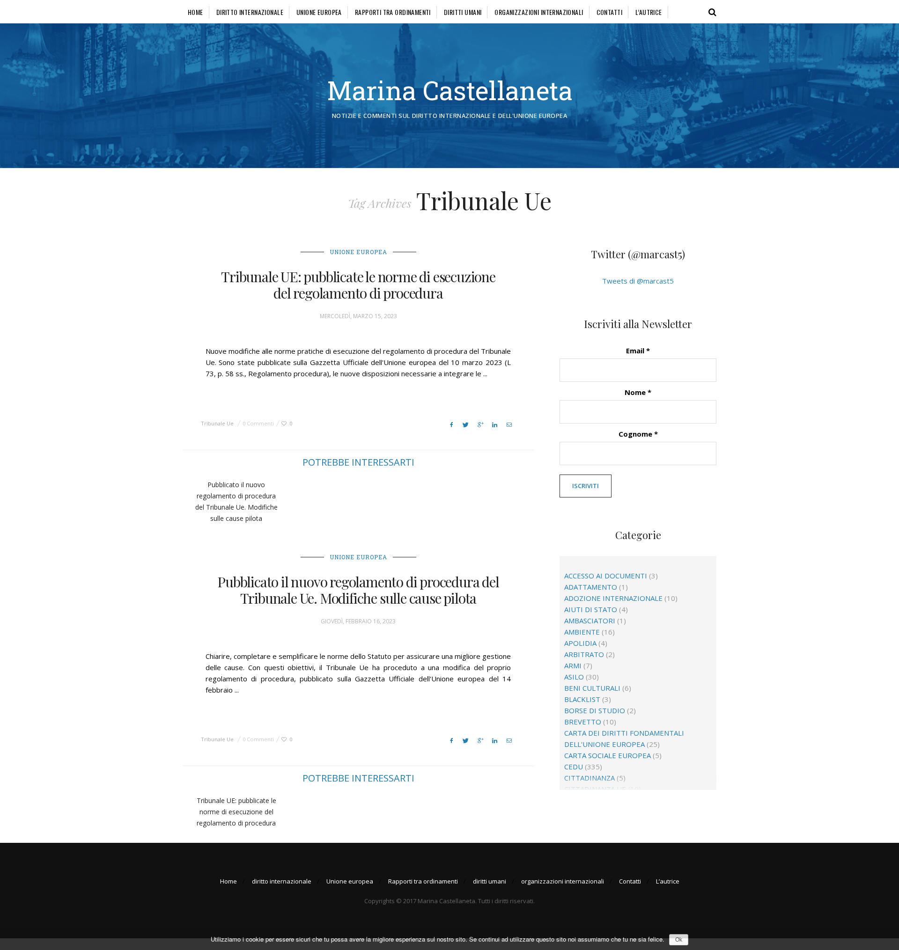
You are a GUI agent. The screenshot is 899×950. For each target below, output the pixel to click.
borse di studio (594, 710)
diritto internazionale (249, 12)
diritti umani (462, 12)
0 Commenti (258, 423)
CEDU (573, 766)
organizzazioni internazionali (538, 12)
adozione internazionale (613, 598)
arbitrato (584, 654)
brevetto (582, 721)
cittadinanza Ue (595, 789)
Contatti (609, 12)
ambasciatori (589, 620)
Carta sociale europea (607, 755)
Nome (638, 392)
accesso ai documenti (605, 575)
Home (195, 12)
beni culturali (592, 688)
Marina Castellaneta (450, 90)
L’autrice (648, 12)
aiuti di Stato (590, 609)
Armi (573, 665)
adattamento (590, 587)
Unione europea (319, 12)
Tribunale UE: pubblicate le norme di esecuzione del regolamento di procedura (358, 284)
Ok (678, 939)
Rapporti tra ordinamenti (393, 12)
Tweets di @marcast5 (638, 280)
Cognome (638, 433)
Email (638, 350)
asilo (574, 676)
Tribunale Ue (217, 423)
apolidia (580, 643)
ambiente (582, 631)
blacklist (582, 699)
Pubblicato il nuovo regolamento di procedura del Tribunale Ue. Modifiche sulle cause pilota (358, 589)
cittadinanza (589, 777)
